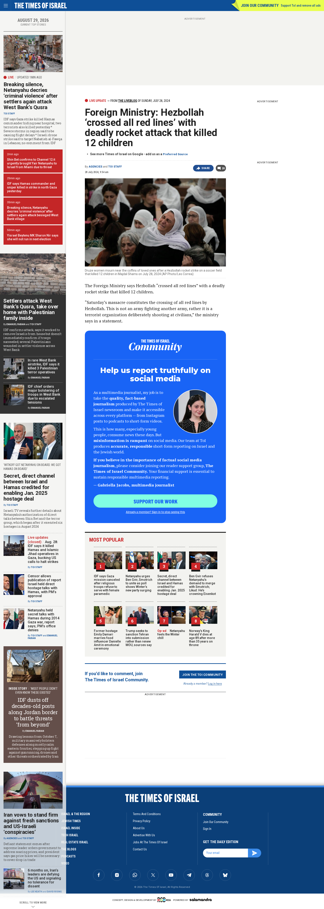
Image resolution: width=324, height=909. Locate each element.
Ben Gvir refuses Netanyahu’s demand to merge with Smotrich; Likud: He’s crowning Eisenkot (202, 585)
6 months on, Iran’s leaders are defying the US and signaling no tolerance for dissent (44, 878)
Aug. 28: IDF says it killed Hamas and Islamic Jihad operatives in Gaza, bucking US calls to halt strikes (43, 552)
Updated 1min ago (29, 77)
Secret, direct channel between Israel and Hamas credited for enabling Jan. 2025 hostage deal (171, 585)
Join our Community (260, 5)
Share (205, 168)
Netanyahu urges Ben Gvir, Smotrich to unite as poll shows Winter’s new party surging (139, 583)
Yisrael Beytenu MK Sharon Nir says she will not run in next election (32, 237)
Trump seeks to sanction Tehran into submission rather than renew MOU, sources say (139, 638)
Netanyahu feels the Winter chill (171, 634)
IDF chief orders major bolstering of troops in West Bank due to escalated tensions (44, 394)
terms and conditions (147, 814)
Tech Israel (69, 835)
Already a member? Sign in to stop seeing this (155, 512)
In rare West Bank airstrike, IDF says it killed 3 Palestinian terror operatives (44, 366)
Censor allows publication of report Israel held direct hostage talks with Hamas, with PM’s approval (44, 586)
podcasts (68, 856)
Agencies (95, 166)
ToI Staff (115, 166)
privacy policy (141, 821)
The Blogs (68, 849)
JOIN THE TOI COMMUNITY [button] (202, 674)
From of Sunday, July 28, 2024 (140, 100)
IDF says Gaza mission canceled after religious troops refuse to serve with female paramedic (107, 585)
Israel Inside (70, 828)
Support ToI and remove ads (301, 5)
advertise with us (144, 835)
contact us (140, 849)
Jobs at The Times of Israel (150, 842)
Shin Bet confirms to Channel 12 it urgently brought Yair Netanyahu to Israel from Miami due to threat (32, 163)
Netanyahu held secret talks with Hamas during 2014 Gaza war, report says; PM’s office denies (43, 620)
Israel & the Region (75, 814)
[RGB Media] (165, 899)
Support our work (155, 501)
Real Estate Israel (74, 842)
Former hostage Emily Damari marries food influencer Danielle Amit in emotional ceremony (107, 639)
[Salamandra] (201, 899)
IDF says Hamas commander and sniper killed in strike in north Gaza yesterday (32, 187)
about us (139, 828)
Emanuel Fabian (15, 324)
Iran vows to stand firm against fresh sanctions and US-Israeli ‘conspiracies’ (31, 823)
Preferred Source (175, 154)
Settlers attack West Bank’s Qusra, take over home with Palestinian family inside (30, 309)
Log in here (215, 683)
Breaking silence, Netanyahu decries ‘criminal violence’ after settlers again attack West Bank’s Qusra (31, 96)
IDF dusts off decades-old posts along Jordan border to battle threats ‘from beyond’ (33, 712)
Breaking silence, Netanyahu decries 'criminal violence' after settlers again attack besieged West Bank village (32, 213)
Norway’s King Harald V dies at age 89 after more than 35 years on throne (202, 638)
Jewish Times (71, 821)
